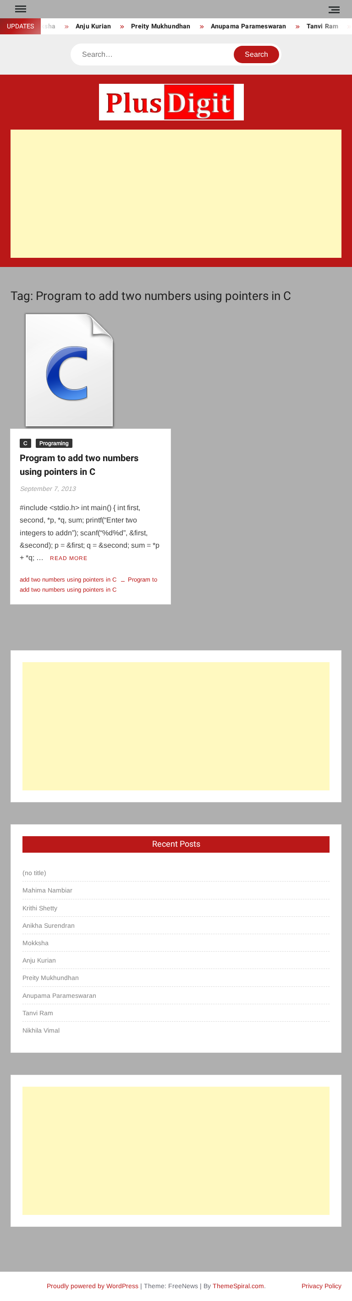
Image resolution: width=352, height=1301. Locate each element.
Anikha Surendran (48, 925)
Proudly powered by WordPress (92, 1286)
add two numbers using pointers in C (68, 579)
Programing (54, 443)
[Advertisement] (176, 194)
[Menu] (20, 9)
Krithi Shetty (39, 908)
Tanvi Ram (314, 26)
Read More (69, 558)
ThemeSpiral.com (238, 1286)
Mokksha (35, 943)
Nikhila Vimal (41, 1030)
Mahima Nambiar (47, 890)
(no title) (34, 872)
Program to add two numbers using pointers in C (79, 465)
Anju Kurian (85, 26)
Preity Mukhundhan (152, 26)
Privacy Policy (321, 1286)
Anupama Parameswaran (240, 26)
